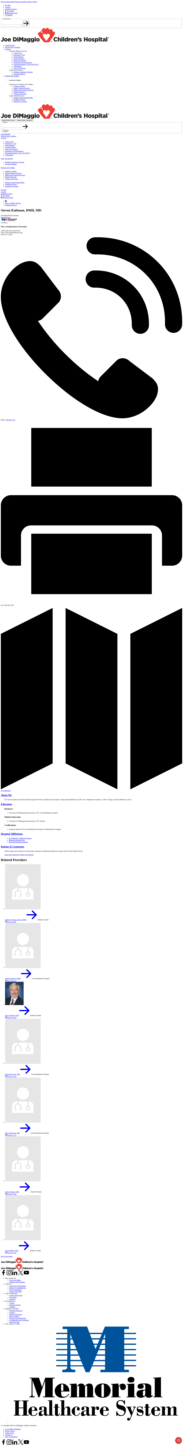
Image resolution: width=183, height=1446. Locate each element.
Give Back (10, 11)
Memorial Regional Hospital (18, 842)
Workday (12, 1307)
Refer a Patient (14, 1316)
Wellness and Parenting (17, 1282)
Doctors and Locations (12, 47)
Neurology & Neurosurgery (14, 151)
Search (5, 131)
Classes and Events (11, 179)
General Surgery (10, 147)
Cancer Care (9, 142)
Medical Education (15, 1314)
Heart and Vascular (11, 149)
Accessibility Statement (13, 1429)
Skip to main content (8, 2)
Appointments (10, 45)
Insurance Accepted (11, 186)
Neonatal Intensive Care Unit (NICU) (17, 153)
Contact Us (9, 1435)
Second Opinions (11, 164)
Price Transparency (15, 1290)
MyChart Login (12, 13)
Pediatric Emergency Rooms (14, 162)
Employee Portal (14, 1305)
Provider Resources (15, 1311)
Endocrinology (10, 145)
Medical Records (10, 177)
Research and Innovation (17, 1318)
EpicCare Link (14, 1322)
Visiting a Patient (10, 171)
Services (8, 49)
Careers (7, 7)
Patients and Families (12, 76)
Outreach (12, 1299)
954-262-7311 (10, 420)
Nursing (12, 1312)
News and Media (15, 1280)
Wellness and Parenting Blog (14, 182)
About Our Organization (17, 1286)
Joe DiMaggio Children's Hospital (20, 838)
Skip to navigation (21, 2)
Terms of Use (9, 1433)
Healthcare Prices (11, 9)
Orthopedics (9, 155)
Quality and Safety (15, 1292)
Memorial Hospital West (17, 840)
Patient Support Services (13, 173)
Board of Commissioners (17, 1288)
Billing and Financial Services (15, 175)
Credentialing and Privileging (19, 1320)
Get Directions (6, 791)
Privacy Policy (10, 1431)
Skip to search (32, 2)
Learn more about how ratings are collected (18, 855)
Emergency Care (10, 143)
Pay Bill (7, 5)
